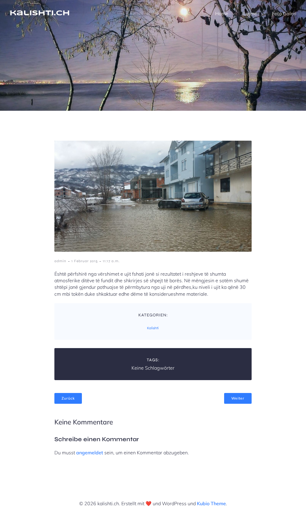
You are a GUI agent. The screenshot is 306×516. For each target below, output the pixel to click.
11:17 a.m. (111, 261)
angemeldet (89, 453)
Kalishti (153, 328)
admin (60, 261)
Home (221, 13)
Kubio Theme (211, 503)
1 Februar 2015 (84, 261)
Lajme (250, 13)
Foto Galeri (284, 13)
